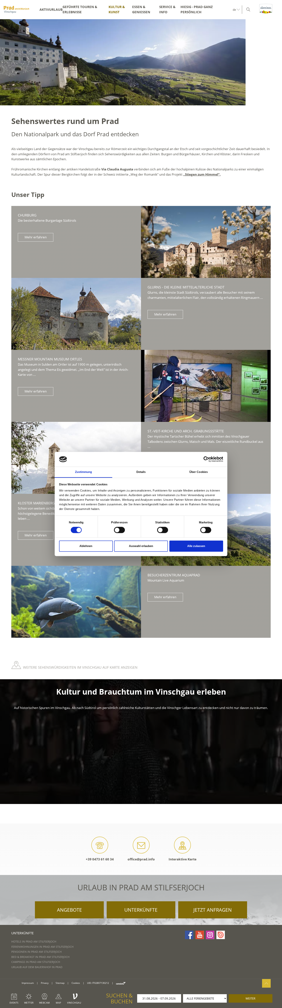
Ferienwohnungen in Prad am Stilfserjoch (42, 947)
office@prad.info (141, 859)
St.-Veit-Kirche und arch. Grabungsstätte (186, 431)
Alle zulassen (196, 546)
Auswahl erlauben (141, 546)
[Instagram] (210, 935)
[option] (141, 62)
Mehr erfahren (36, 237)
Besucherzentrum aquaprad (174, 575)
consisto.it (120, 983)
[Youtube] (199, 935)
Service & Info (167, 9)
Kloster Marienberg (36, 503)
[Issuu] (220, 935)
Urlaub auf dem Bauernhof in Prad (36, 967)
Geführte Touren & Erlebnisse (80, 9)
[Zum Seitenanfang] (266, 983)
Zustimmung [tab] (83, 471)
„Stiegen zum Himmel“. (202, 174)
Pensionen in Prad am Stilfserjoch (36, 951)
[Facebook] (189, 935)
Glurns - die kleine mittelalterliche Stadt (186, 287)
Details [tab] (141, 471)
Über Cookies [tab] (198, 471)
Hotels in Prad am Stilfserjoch (33, 941)
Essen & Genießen (141, 9)
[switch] (119, 530)
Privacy (45, 983)
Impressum (28, 983)
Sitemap (60, 983)
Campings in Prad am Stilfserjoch (35, 962)
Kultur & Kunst (117, 9)
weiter (250, 998)
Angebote (69, 909)
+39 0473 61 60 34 (100, 859)
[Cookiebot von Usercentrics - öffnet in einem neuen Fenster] (206, 459)
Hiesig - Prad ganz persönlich (197, 9)
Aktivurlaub (51, 9)
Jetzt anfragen (212, 909)
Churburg (27, 215)
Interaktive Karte (182, 859)
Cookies (76, 983)
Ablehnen (85, 546)
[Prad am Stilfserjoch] (16, 9)
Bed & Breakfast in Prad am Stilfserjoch (40, 957)
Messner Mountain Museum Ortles (50, 359)
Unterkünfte (140, 909)
